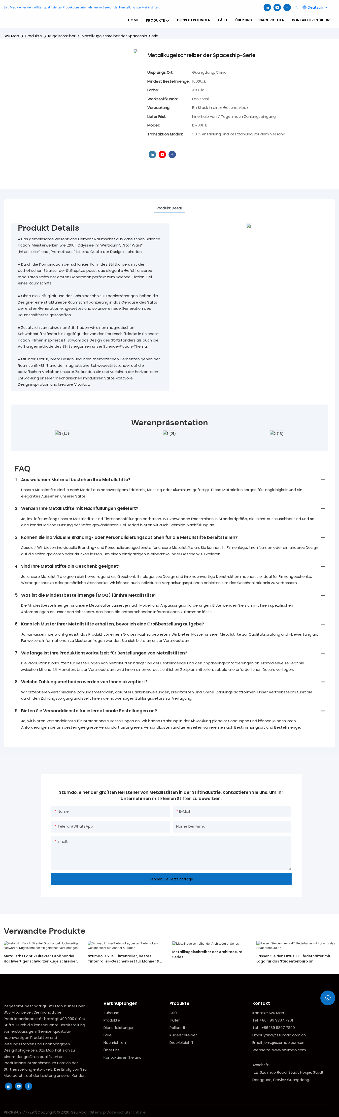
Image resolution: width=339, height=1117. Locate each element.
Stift (173, 1012)
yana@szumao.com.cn (285, 1035)
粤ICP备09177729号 (20, 1112)
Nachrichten (114, 1042)
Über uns (111, 1050)
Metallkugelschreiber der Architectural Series (207, 954)
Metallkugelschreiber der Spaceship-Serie (120, 35)
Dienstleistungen (119, 1027)
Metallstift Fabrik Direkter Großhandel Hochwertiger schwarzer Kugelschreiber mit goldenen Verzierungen (40, 959)
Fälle (107, 1035)
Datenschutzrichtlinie (126, 1112)
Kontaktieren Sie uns (122, 1057)
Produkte (33, 35)
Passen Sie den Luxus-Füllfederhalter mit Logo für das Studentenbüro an (293, 959)
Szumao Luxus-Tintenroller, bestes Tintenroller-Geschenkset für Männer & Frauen (123, 959)
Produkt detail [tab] (169, 208)
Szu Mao (11, 35)
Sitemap (98, 1112)
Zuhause (111, 1012)
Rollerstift (178, 1027)
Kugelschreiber (61, 35)
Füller (175, 1020)
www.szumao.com (289, 1050)
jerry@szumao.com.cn (284, 1042)
